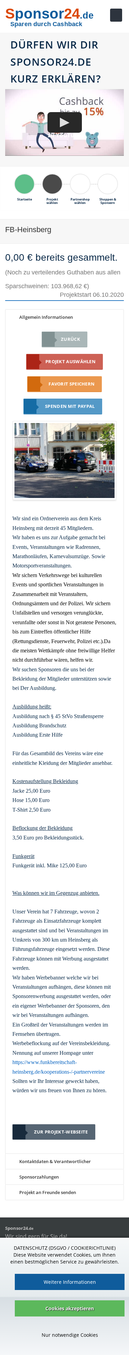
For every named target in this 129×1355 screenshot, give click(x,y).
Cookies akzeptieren (69, 1308)
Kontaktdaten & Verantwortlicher (54, 1161)
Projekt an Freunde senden (47, 1192)
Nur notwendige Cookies (70, 1335)
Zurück (70, 339)
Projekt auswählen (70, 361)
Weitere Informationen (70, 1282)
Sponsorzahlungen (38, 1177)
